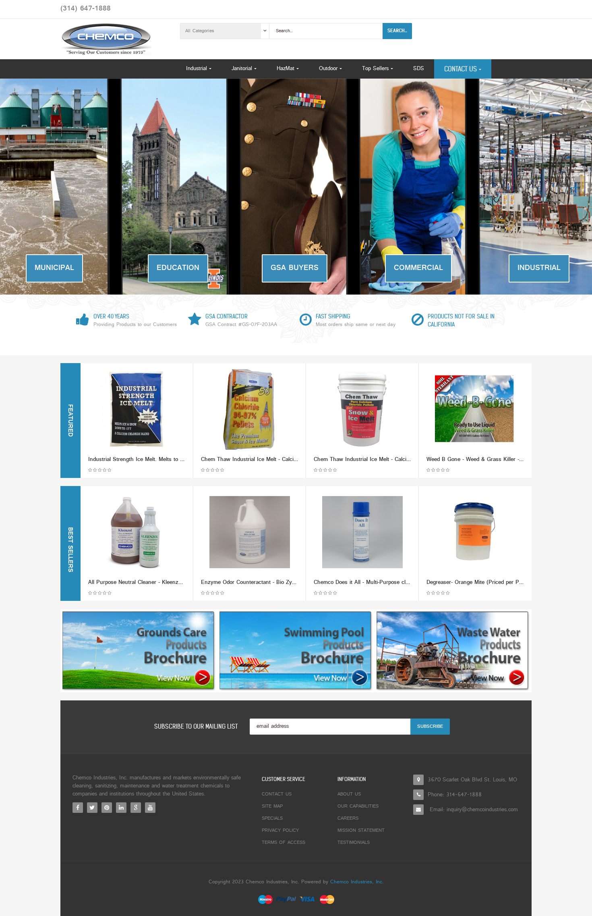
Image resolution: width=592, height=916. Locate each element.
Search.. (397, 30)
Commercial (418, 268)
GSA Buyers (295, 268)
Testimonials (353, 843)
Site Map (272, 806)
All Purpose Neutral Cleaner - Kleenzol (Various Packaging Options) (171, 582)
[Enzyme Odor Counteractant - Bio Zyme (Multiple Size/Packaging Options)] (249, 532)
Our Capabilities (358, 806)
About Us (349, 794)
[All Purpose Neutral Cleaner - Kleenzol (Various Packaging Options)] (137, 532)
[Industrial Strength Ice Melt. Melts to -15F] (137, 409)
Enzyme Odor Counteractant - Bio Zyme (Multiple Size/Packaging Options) (292, 582)
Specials (272, 818)
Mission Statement (361, 831)
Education (178, 268)
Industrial (539, 268)
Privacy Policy (280, 831)
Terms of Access (283, 843)
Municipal (54, 268)
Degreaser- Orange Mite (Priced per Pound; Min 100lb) (493, 582)
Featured (70, 420)
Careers (347, 818)
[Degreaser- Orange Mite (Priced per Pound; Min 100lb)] (475, 532)
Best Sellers (70, 549)
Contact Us (277, 794)
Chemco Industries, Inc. (357, 882)
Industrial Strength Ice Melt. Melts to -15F (139, 459)
